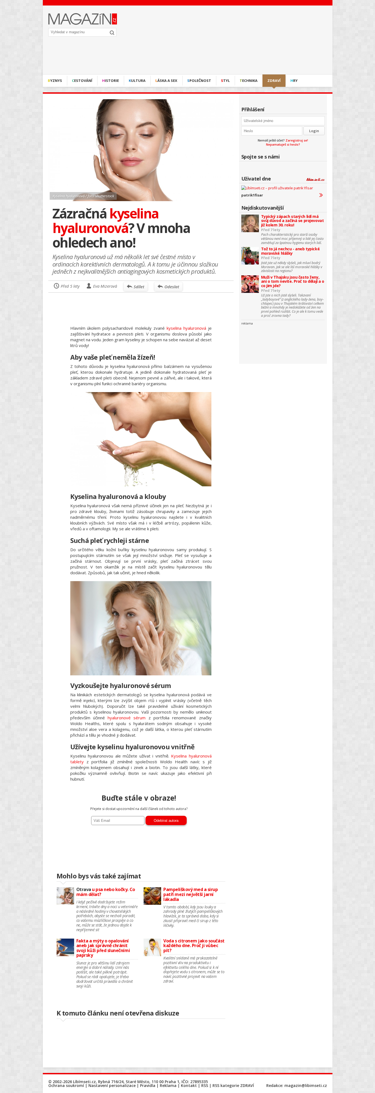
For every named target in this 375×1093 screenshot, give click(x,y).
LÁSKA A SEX (166, 80)
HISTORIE (110, 80)
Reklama (168, 1085)
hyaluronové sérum (126, 717)
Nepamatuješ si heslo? (283, 144)
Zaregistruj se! (297, 140)
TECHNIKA (249, 80)
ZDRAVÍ (274, 80)
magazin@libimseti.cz (305, 1085)
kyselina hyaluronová (186, 328)
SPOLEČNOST (199, 80)
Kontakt (189, 1085)
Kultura (137, 80)
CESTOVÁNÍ (82, 80)
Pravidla (147, 1085)
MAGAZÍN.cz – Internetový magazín (82, 19)
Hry (294, 80)
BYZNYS (55, 80)
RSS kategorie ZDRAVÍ (233, 1085)
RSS (204, 1085)
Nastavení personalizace (112, 1085)
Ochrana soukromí (66, 1085)
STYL (225, 80)
